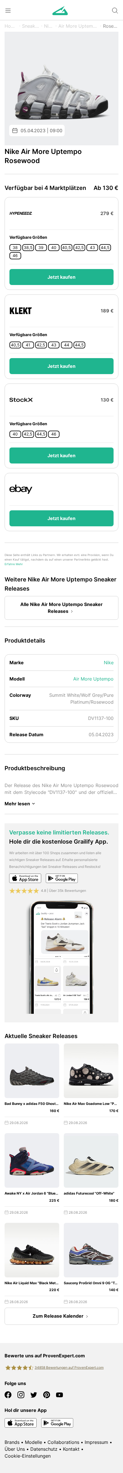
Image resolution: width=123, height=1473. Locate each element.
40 (53, 247)
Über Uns (15, 1449)
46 (15, 255)
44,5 (105, 247)
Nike (49, 26)
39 (40, 247)
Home (11, 26)
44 (66, 345)
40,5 (66, 247)
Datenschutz (43, 1449)
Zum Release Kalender (58, 1316)
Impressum (96, 1442)
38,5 (28, 247)
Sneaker (30, 26)
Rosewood (110, 26)
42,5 (79, 247)
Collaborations (63, 1442)
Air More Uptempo (78, 26)
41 (28, 345)
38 (15, 247)
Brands (12, 1442)
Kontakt (71, 1449)
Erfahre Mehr (14, 564)
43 (92, 247)
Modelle (33, 1442)
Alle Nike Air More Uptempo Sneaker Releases (61, 607)
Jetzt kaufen (61, 277)
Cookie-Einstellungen (28, 1456)
